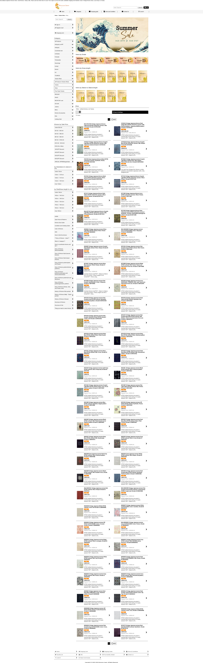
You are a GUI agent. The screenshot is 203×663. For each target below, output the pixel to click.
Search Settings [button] (118, 112)
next (114, 119)
